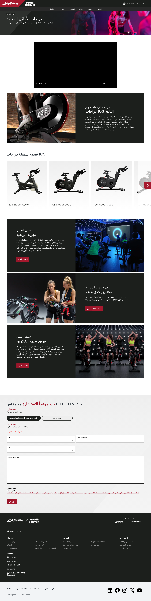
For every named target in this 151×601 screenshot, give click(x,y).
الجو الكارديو (95, 545)
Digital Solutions (98, 542)
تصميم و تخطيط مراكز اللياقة (129, 542)
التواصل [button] (9, 589)
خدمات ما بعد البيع (125, 545)
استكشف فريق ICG (94, 309)
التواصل (99, 9)
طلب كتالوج (57, 418)
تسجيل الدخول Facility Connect (16, 574)
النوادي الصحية (12, 542)
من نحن (10, 553)
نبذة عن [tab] (90, 9)
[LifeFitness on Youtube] (139, 590)
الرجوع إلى (11, 14)
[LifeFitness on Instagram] (124, 590)
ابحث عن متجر (12, 561)
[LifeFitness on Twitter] (132, 590)
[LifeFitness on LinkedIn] (109, 590)
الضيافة (9, 545)
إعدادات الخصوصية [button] (20, 589)
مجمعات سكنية (12, 548)
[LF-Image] (20, 3)
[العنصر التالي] (147, 185)
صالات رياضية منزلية (42, 542)
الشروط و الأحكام (13, 565)
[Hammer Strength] (136, 522)
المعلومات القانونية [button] (50, 589)
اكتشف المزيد (23, 259)
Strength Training (70, 545)
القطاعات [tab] (52, 9)
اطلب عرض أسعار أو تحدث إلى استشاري (23, 418)
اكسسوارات (67, 548)
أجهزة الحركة (67, 542)
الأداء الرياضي (39, 545)
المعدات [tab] (62, 9)
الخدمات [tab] (72, 9)
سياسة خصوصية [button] (35, 589)
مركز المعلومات (124, 548)
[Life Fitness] (23, 520)
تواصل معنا (11, 569)
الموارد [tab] (81, 9)
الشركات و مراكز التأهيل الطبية (45, 548)
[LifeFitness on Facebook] (117, 590)
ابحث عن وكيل (12, 557)
